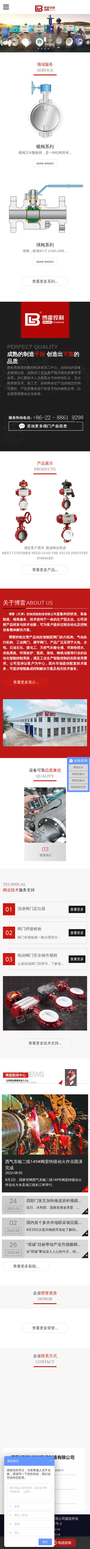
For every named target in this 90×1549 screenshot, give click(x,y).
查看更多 (77, 909)
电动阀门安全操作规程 (37, 955)
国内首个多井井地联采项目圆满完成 (58, 1222)
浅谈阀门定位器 (31, 908)
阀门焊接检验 (29, 928)
